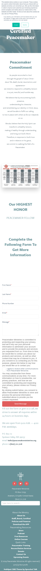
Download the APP (21, 524)
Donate (21, 551)
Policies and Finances (21, 521)
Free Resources (21, 536)
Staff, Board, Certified (21, 518)
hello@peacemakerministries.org (22, 440)
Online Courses (21, 539)
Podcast (21, 533)
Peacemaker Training (21, 545)
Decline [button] (25, 25)
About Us (21, 515)
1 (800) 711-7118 (15, 444)
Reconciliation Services (21, 548)
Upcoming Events (21, 557)
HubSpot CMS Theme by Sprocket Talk (20, 569)
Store (21, 530)
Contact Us (21, 554)
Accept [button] (16, 25)
